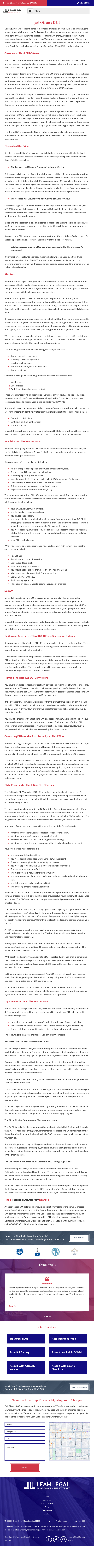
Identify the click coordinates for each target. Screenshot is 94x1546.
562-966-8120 (18, 1224)
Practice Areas (47, 1503)
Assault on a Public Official (67, 1352)
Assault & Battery (19, 1352)
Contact (47, 1514)
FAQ (47, 1507)
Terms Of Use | (73, 1537)
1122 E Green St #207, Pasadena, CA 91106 (21, 3)
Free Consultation (79, 1387)
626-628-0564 (85, 3)
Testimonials (47, 1510)
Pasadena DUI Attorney (25, 1199)
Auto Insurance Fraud (64, 1338)
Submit (24, 1467)
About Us (47, 1500)
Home (47, 1496)
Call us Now (79, 1238)
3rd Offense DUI (19, 1338)
